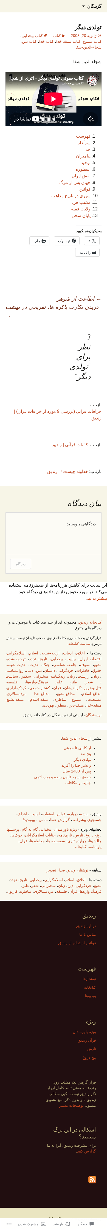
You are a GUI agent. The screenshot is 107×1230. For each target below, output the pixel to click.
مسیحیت (95, 699)
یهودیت (48, 705)
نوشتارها (89, 979)
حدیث (34, 664)
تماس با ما (87, 934)
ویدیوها (90, 996)
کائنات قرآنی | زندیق (70, 444)
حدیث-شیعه (16, 664)
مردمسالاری (17, 693)
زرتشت (83, 676)
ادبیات (68, 653)
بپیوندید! (29, 819)
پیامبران (83, 156)
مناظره (60, 699)
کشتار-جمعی (39, 688)
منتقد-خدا (94, 705)
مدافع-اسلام (92, 693)
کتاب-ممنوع (92, 41)
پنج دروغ (92, 835)
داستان (49, 670)
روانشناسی (14, 670)
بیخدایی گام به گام (36, 829)
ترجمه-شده (16, 659)
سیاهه (97, 870)
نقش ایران (81, 175)
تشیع (98, 664)
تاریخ (43, 659)
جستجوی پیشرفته (87, 819)
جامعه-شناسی (65, 664)
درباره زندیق (86, 926)
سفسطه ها (56, 841)
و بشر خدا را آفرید (76, 765)
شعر (89, 682)
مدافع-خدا (42, 693)
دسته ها (95, 880)
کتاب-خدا (46, 41)
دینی (29, 670)
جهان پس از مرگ (75, 182)
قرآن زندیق (87, 1040)
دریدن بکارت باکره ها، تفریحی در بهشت (51, 311)
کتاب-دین (29, 41)
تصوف (85, 664)
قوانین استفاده (54, 814)
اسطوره (83, 169)
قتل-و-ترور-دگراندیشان (83, 688)
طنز (74, 682)
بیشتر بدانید (97, 598)
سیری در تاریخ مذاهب (71, 195)
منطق (61, 705)
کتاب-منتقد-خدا (68, 41)
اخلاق (80, 653)
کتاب (57, 35)
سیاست (11, 676)
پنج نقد (85, 754)
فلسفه (12, 682)
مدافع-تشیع (66, 693)
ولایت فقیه (81, 209)
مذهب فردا (81, 202)
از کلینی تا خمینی (77, 748)
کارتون (12, 891)
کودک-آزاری (16, 688)
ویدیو (71, 870)
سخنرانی (41, 676)
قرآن (57, 688)
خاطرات (83, 670)
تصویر (51, 870)
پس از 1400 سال (77, 771)
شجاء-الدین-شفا (88, 47)
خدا (88, 149)
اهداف (22, 814)
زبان (95, 676)
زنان (71, 676)
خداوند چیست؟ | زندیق (67, 471)
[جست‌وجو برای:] (10, 6)
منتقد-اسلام (39, 699)
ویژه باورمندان (65, 829)
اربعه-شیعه (50, 653)
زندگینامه (58, 676)
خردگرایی (66, 670)
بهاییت (71, 659)
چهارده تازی (76, 841)
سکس (26, 676)
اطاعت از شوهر (79, 299)
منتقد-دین (76, 705)
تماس (43, 819)
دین (39, 670)
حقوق (97, 670)
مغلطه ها (37, 841)
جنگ (46, 664)
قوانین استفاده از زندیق (77, 943)
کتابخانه (80, 846)
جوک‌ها (17, 835)
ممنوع (76, 699)
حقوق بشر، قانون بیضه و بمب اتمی (62, 777)
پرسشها (13, 829)
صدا (62, 870)
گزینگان (94, 6)
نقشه (84, 814)
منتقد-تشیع (15, 699)
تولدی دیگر (82, 759)
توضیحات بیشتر (71, 1105)
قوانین (85, 189)
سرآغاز (84, 142)
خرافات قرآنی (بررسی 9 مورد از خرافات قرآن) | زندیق (58, 414)
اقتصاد (96, 659)
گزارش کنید (86, 1151)
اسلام (33, 653)
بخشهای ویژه (91, 829)
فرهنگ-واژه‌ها (37, 682)
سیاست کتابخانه (79, 643)
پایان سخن (81, 215)
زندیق (97, 814)
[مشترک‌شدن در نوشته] (92, 1179)
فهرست (83, 136)
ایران (84, 659)
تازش (78, 835)
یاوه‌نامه (95, 846)
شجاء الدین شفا (75, 738)
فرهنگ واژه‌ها (91, 891)
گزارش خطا (60, 819)
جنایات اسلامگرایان (40, 835)
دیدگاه (21, 563)
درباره (73, 814)
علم (60, 682)
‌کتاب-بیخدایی (32, 35)
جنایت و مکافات (78, 782)
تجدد (32, 659)
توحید (86, 162)
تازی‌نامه (65, 835)
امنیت (35, 814)
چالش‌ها (95, 841)
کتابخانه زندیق (90, 622)
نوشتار (83, 870)
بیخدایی (57, 659)
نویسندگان (93, 715)
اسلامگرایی (16, 653)
